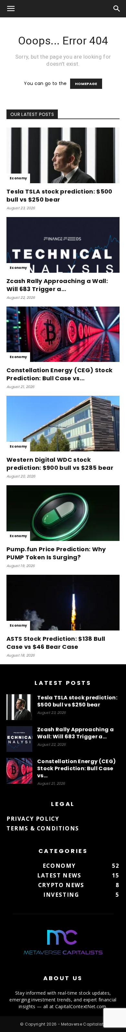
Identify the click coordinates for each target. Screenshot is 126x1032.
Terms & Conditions (42, 828)
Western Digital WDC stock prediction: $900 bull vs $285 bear (59, 464)
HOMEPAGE (86, 83)
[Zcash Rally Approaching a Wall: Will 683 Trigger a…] (63, 245)
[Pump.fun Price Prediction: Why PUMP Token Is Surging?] (63, 513)
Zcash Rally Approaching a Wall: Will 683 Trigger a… (57, 285)
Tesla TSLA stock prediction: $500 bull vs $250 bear (59, 195)
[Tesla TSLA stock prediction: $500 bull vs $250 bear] (63, 155)
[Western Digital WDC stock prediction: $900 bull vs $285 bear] (63, 423)
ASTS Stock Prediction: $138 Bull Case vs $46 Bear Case (55, 643)
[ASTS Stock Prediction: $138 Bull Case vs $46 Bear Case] (63, 602)
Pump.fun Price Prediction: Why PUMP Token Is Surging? (56, 553)
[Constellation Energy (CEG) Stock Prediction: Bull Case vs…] (63, 334)
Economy (18, 178)
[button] (11, 8)
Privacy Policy (32, 818)
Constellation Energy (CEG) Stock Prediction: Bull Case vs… (59, 374)
